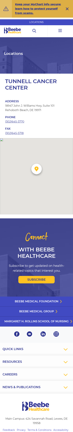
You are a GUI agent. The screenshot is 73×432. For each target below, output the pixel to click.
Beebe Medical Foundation (36, 301)
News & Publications (21, 387)
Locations (36, 22)
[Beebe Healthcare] (12, 34)
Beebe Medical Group (36, 311)
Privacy (21, 429)
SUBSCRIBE (36, 280)
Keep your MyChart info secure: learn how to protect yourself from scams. (38, 9)
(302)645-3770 (14, 121)
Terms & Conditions (39, 429)
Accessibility (60, 429)
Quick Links (13, 349)
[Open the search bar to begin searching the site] (34, 31)
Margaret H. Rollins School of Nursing (36, 321)
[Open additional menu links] (60, 31)
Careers (10, 374)
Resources (12, 362)
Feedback (9, 429)
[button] (67, 9)
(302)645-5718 (14, 133)
